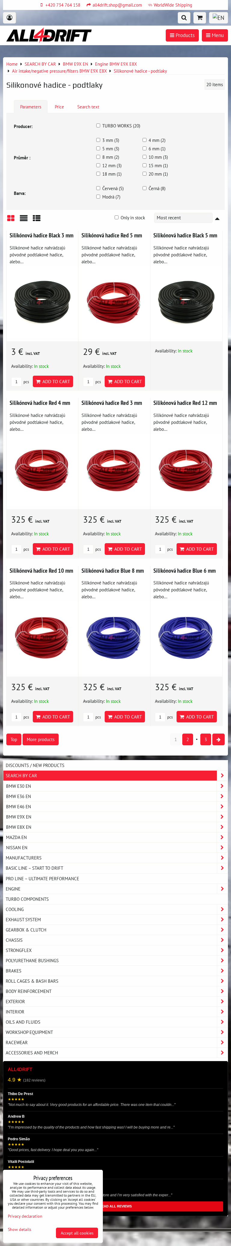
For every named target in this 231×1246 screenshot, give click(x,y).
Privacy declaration (25, 1216)
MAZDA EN (16, 837)
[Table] (36, 220)
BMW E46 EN (18, 806)
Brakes (13, 971)
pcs (26, 381)
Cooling (15, 909)
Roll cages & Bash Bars (32, 981)
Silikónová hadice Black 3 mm (41, 235)
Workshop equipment (29, 1032)
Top (14, 739)
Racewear (17, 1042)
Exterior (15, 1001)
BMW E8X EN (18, 827)
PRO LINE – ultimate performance (42, 878)
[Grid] (10, 220)
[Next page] (218, 739)
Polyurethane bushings (32, 960)
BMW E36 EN (18, 796)
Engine (13, 889)
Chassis (14, 940)
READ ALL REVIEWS (115, 1206)
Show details (19, 1229)
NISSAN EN (16, 847)
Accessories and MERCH (32, 1053)
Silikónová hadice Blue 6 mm (184, 570)
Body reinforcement (28, 991)
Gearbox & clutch (26, 930)
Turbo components (27, 899)
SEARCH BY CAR (21, 775)
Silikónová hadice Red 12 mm (185, 402)
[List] (23, 220)
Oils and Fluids (23, 1022)
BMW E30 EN (18, 786)
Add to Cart (55, 381)
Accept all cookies (77, 1233)
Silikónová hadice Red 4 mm (40, 402)
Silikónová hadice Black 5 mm (185, 235)
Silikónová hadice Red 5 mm (112, 235)
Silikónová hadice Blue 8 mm (113, 570)
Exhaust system (23, 919)
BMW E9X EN (18, 817)
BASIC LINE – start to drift (34, 868)
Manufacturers (24, 858)
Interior (15, 1012)
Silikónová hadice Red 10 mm (41, 570)
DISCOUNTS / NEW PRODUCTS (35, 765)
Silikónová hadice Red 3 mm (112, 402)
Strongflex (19, 950)
